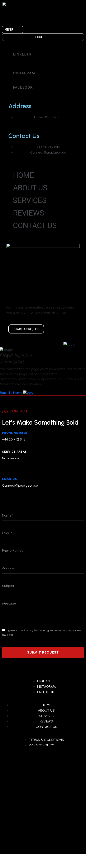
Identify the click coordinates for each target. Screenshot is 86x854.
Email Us (9, 479)
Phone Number (14, 433)
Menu (9, 29)
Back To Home (11, 393)
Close (38, 37)
